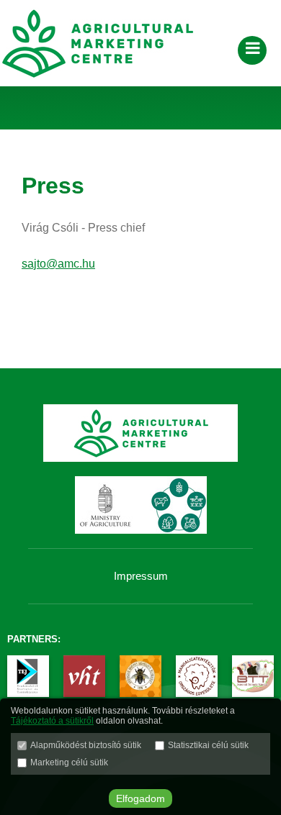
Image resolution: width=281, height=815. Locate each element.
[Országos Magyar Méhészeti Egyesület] (140, 677)
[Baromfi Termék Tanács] (253, 677)
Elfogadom (140, 798)
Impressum (141, 576)
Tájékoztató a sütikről (52, 721)
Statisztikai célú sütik (208, 745)
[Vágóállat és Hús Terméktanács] (84, 677)
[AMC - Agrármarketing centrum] (108, 43)
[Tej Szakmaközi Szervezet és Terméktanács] (28, 677)
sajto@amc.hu (58, 264)
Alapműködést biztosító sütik (85, 745)
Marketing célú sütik (69, 762)
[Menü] (252, 50)
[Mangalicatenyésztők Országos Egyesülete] (197, 677)
